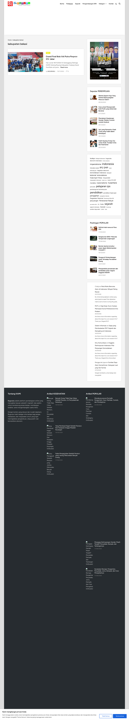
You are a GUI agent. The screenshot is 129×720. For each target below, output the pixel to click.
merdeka (93, 183)
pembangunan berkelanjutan (98, 189)
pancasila (92, 186)
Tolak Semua (105, 716)
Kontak (111, 4)
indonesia (108, 164)
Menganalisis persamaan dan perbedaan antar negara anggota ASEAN (108, 270)
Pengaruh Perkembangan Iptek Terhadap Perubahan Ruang (107, 259)
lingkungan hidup (96, 178)
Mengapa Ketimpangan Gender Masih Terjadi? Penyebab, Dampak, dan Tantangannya (107, 544)
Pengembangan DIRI (90, 4)
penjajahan (94, 196)
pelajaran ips (103, 186)
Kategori (102, 4)
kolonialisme (102, 175)
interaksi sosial (94, 168)
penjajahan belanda (104, 196)
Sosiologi (108, 207)
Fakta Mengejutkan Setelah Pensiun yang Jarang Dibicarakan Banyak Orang (67, 455)
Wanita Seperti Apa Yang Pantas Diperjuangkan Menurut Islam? (107, 97)
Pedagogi (69, 4)
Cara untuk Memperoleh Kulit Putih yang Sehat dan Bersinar (107, 109)
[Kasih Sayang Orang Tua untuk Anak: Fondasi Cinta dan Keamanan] (93, 141)
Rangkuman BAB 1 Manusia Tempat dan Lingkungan (107, 238)
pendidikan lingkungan (109, 193)
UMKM (102, 209)
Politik (102, 204)
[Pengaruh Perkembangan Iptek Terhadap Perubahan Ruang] (93, 257)
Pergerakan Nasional (96, 198)
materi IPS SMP (111, 180)
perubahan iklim (93, 204)
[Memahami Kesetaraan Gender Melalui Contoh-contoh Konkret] (93, 118)
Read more (64, 67)
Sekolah (102, 207)
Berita (62, 4)
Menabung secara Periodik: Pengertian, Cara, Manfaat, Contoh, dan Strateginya (106, 400)
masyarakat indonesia (95, 180)
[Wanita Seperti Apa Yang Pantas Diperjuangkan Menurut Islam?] (93, 96)
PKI (98, 204)
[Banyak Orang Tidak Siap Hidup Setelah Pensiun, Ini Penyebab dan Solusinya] (50, 398)
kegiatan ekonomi (103, 170)
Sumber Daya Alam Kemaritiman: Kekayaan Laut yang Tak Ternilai (106, 365)
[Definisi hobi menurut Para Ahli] (93, 227)
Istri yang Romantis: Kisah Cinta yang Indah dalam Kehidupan (107, 131)
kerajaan (109, 173)
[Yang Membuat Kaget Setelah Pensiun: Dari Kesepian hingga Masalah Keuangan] (50, 426)
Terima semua (120, 716)
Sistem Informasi (100, 326)
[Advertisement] (64, 21)
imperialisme (95, 164)
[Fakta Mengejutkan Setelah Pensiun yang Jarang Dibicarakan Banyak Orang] (50, 454)
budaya (92, 158)
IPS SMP (104, 167)
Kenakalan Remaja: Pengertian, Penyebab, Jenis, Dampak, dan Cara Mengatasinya (106, 571)
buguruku (109, 158)
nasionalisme (102, 183)
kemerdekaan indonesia (98, 173)
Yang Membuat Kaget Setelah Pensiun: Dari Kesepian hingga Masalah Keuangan (68, 428)
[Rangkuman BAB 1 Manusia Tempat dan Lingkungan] (93, 237)
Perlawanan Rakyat (106, 201)
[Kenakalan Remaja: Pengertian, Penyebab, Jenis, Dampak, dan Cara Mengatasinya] (89, 569)
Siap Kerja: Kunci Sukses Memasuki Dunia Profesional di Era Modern (106, 308)
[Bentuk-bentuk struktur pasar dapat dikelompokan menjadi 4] (93, 246)
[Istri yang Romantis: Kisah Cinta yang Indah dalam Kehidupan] (93, 130)
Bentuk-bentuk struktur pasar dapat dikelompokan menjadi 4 (107, 248)
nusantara (112, 183)
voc (106, 209)
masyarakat (106, 178)
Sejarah (77, 4)
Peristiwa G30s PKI (109, 198)
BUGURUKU (51, 71)
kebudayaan (93, 170)
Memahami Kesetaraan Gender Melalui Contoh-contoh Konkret (106, 120)
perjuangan (94, 201)
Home (10, 40)
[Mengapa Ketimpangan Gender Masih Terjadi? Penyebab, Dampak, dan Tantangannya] (89, 542)
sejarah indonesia (94, 207)
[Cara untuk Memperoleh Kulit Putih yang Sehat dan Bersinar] (93, 107)
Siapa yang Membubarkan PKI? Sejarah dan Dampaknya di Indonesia (105, 328)
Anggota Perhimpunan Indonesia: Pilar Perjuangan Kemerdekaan (104, 345)
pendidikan (96, 192)
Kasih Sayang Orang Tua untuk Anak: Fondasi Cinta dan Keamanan (107, 143)
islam (110, 168)
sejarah (109, 203)
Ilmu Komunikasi (100, 343)
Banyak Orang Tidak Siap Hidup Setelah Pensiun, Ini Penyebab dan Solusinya (67, 400)
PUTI (96, 306)
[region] (64, 714)
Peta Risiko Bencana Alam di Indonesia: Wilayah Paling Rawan (106, 289)
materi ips (104, 180)
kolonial (93, 175)
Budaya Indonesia (100, 158)
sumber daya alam (95, 209)
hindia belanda (106, 160)
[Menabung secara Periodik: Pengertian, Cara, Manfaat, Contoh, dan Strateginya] (89, 398)
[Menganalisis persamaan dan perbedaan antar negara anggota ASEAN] (93, 269)
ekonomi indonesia (96, 161)
